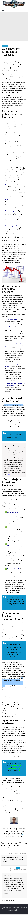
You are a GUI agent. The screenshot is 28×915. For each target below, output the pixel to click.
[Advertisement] (14, 27)
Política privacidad (7, 909)
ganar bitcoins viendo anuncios (14, 771)
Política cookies (16, 907)
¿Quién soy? (17, 910)
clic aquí (8, 474)
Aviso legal (24, 907)
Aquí (23, 834)
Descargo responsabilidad (20, 909)
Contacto (10, 910)
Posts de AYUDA (6, 907)
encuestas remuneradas (14, 768)
